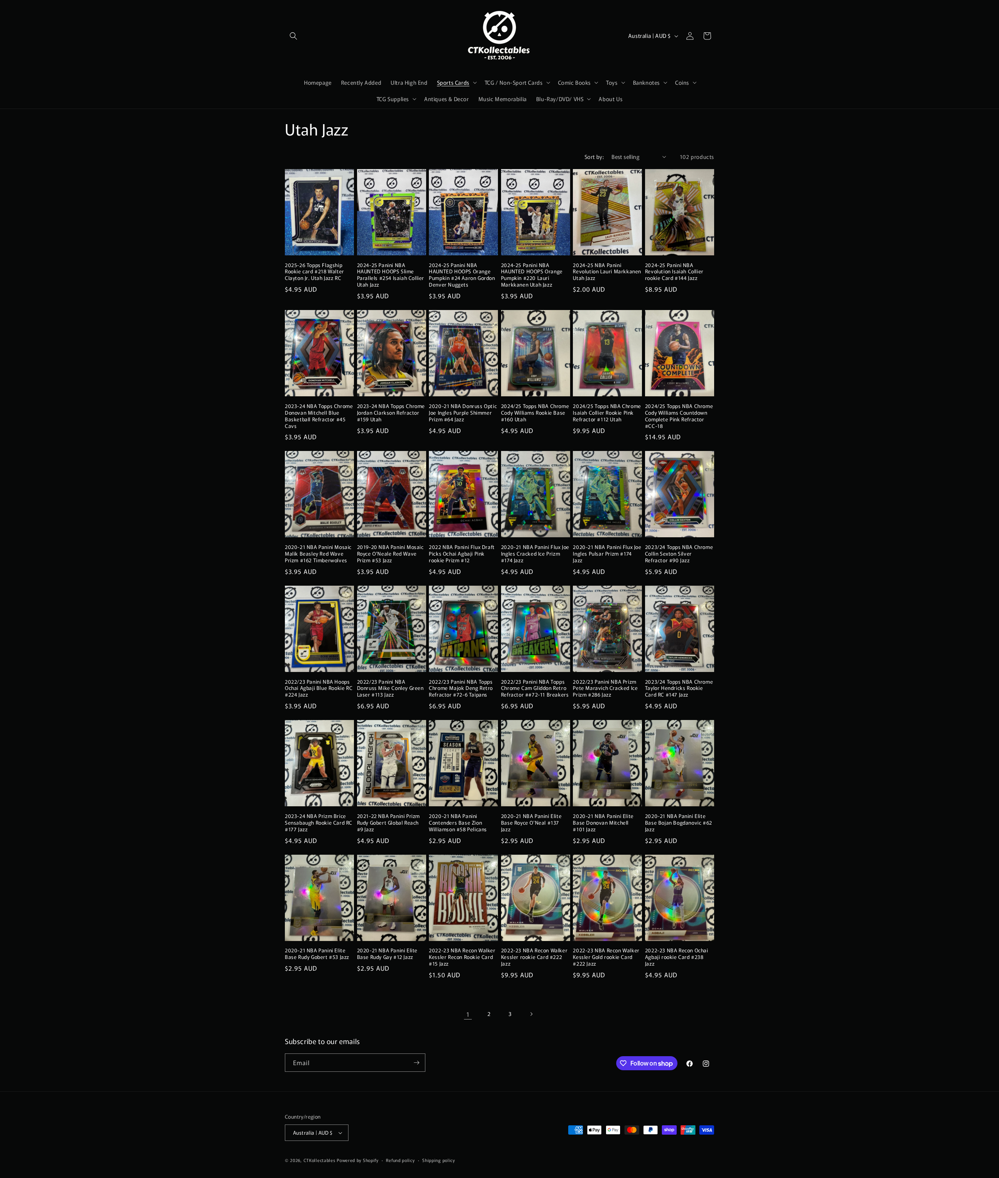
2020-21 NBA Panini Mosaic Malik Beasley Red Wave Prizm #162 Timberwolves (318, 554)
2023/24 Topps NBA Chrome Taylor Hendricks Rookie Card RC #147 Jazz (679, 689)
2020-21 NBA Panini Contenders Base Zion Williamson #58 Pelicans (458, 823)
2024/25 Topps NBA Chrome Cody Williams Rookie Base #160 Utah (535, 413)
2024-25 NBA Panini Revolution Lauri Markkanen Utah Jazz (607, 272)
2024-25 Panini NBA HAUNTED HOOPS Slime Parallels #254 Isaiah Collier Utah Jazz (390, 275)
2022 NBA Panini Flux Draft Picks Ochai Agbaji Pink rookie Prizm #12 (462, 554)
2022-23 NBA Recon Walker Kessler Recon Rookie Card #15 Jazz (462, 957)
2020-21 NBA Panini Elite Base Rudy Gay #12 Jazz (387, 954)
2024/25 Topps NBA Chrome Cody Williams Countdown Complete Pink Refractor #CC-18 (679, 416)
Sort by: (594, 156)
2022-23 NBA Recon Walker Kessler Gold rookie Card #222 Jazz (606, 957)
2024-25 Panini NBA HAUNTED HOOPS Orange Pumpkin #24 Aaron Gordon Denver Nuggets (462, 275)
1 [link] (468, 1014)
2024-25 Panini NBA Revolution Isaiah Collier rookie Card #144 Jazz (674, 272)
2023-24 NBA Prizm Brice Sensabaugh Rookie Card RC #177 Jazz (318, 823)
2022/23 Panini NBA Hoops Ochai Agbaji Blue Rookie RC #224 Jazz (318, 689)
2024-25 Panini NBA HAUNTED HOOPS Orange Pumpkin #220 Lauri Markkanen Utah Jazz (532, 275)
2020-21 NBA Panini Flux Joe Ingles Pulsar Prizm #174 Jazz (607, 554)
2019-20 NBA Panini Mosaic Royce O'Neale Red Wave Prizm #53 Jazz (390, 554)
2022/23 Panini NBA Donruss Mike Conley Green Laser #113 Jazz (390, 689)
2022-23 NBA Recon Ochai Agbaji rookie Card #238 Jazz (676, 957)
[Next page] (531, 1014)
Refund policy (400, 1160)
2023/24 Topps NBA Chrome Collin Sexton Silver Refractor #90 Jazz (679, 554)
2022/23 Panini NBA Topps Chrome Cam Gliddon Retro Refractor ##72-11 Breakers (535, 689)
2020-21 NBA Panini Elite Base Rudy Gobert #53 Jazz (317, 954)
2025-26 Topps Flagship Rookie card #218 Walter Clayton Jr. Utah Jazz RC (314, 272)
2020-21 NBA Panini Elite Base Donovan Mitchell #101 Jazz (603, 823)
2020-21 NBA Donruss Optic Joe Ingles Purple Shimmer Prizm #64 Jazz (463, 413)
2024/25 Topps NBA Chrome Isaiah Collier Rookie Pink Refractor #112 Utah (607, 413)
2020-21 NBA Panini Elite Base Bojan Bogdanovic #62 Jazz (678, 823)
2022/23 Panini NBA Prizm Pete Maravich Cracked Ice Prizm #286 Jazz (605, 689)
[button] (293, 36)
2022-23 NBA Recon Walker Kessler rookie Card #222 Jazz (534, 957)
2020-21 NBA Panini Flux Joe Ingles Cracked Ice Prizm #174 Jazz (535, 554)
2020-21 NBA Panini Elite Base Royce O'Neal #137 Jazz (531, 823)
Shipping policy (438, 1160)
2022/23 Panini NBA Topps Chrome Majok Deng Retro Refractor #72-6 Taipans (461, 689)
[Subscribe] (416, 1062)
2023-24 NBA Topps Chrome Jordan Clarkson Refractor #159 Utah (391, 413)
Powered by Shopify (358, 1160)
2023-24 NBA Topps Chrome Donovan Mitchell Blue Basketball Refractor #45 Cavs (319, 416)
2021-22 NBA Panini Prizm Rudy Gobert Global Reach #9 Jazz (388, 823)
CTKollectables (320, 1160)
